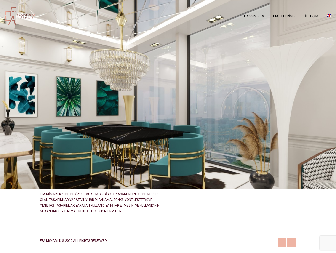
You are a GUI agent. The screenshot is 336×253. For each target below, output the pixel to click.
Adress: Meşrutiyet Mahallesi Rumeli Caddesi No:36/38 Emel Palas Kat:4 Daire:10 (275, 210)
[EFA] (20, 16)
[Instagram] (282, 242)
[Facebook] (291, 242)
